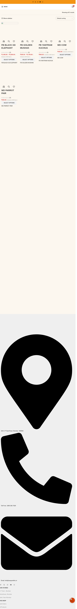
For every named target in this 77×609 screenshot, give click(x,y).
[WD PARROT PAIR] (9, 76)
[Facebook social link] (33, 2)
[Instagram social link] (38, 2)
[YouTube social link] (40, 2)
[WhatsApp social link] (43, 2)
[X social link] (35, 2)
